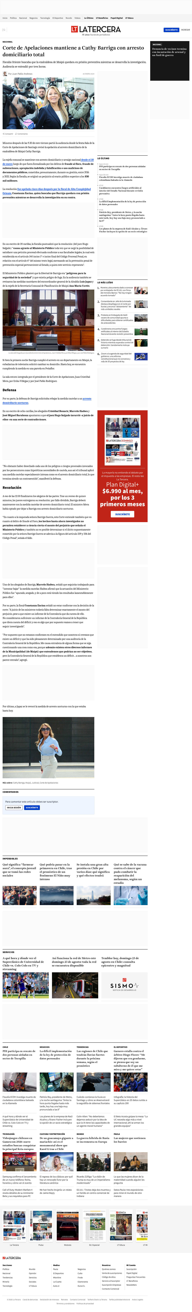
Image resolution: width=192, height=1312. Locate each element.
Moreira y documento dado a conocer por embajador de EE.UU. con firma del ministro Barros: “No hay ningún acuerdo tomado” (117, 291)
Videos (77, 18)
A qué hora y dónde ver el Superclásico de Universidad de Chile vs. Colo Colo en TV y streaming (23, 964)
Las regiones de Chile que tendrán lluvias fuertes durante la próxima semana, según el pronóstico (92, 1058)
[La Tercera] (14, 1241)
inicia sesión (14, 807)
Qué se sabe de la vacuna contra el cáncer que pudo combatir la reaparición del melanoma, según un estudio (130, 874)
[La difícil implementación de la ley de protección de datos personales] (57, 1082)
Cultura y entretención (52, 1134)
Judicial (35, 782)
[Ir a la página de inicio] (96, 30)
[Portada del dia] (123, 464)
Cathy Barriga (19, 782)
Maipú (28, 782)
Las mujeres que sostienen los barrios (130, 1140)
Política (13, 18)
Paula (117, 1134)
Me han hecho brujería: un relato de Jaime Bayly (56, 1191)
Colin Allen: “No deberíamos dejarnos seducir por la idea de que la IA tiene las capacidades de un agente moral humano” (93, 1121)
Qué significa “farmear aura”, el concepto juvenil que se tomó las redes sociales (19, 870)
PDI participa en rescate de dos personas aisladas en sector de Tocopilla (122, 168)
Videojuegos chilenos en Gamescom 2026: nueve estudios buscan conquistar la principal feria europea (19, 1144)
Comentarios (23, 134)
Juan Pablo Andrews (22, 73)
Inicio (5, 18)
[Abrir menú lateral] (4, 30)
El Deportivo (58, 18)
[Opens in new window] (67, 1241)
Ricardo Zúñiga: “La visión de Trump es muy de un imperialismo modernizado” (93, 1179)
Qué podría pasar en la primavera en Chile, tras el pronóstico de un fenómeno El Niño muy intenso (56, 872)
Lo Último (88, 18)
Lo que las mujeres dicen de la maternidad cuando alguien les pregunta (129, 1179)
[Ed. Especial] (94, 1241)
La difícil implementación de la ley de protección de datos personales (122, 203)
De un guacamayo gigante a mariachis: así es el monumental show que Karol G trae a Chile (56, 1144)
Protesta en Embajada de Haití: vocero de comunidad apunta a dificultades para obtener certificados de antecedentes (117, 319)
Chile (5, 1047)
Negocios (34, 18)
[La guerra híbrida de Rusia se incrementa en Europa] (94, 1161)
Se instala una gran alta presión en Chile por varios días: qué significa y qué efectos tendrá (93, 870)
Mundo (69, 18)
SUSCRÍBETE (122, 514)
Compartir (9, 134)
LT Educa (129, 18)
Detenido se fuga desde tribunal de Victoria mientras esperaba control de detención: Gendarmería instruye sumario (117, 344)
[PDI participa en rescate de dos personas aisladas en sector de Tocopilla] (20, 1082)
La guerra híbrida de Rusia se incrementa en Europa (93, 1140)
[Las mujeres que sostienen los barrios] (131, 1161)
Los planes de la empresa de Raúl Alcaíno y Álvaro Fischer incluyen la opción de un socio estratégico (123, 230)
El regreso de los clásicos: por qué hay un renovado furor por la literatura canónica (56, 1179)
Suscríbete (33, 807)
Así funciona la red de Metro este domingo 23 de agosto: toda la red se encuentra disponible (74, 962)
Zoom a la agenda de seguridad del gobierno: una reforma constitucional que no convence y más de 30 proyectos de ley (116, 357)
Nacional (23, 18)
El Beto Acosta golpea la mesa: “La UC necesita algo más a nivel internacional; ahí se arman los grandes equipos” (131, 1121)
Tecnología (45, 18)
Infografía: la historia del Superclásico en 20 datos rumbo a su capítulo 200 (130, 1100)
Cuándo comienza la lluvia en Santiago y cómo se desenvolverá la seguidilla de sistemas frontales (93, 1100)
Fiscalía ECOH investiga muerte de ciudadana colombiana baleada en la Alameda (121, 178)
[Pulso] (41, 1241)
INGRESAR (185, 30)
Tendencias (83, 1047)
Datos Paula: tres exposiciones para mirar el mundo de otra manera (128, 1193)
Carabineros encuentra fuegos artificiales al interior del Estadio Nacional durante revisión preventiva (121, 191)
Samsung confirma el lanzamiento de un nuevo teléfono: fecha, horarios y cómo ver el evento (19, 1179)
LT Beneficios (102, 18)
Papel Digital (117, 18)
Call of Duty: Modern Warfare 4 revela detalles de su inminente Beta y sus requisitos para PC (18, 1193)
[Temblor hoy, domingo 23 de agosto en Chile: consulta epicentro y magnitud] (124, 985)
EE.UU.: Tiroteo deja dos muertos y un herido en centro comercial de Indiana (93, 1193)
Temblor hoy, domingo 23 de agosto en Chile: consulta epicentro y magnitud (120, 962)
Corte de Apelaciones (49, 782)
